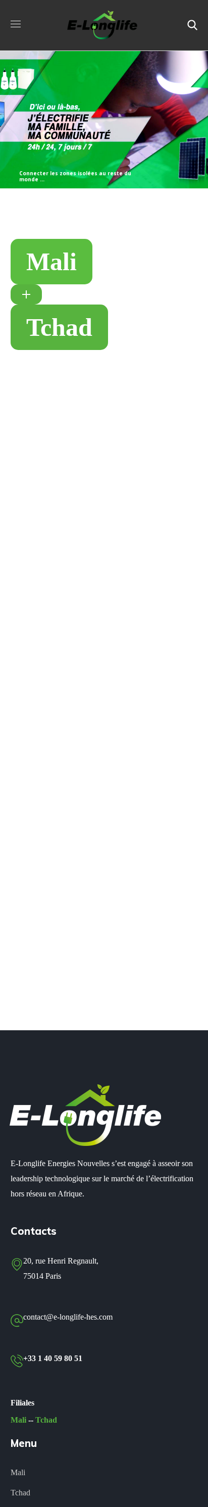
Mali (18, 1420)
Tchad (46, 1420)
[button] (192, 25)
